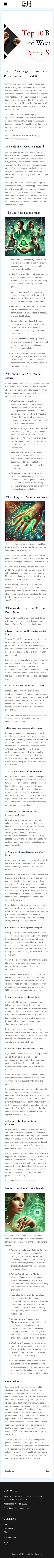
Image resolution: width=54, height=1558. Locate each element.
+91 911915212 (20, 1504)
